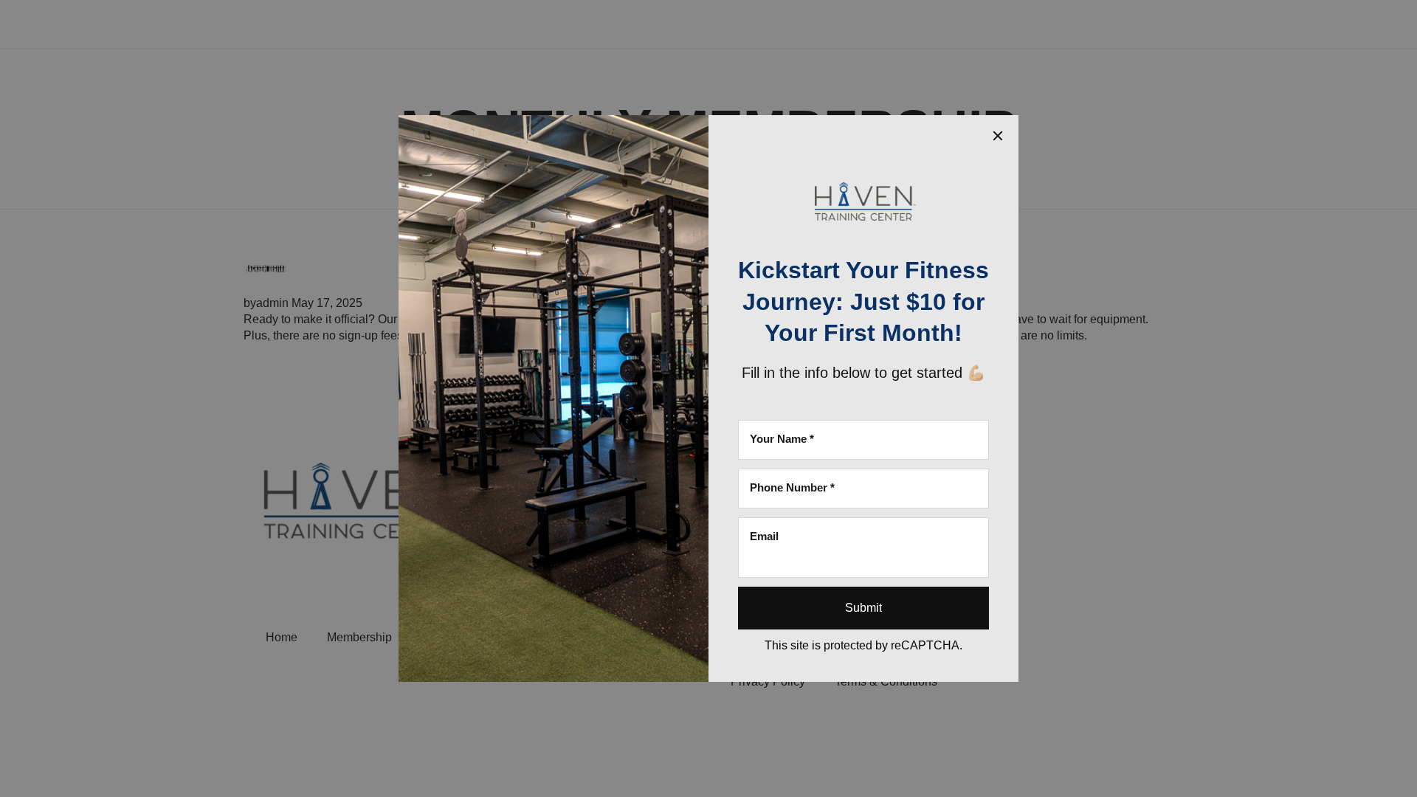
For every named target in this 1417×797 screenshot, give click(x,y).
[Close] (998, 136)
